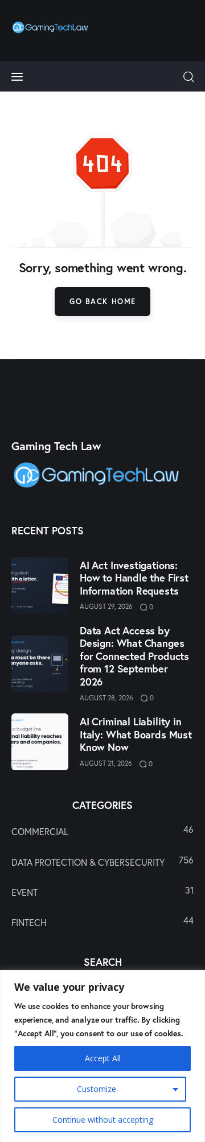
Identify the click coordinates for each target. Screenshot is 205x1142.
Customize (96, 1088)
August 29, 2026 (106, 606)
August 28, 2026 (106, 697)
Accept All (103, 1058)
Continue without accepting (102, 1119)
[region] (102, 1056)
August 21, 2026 (106, 763)
